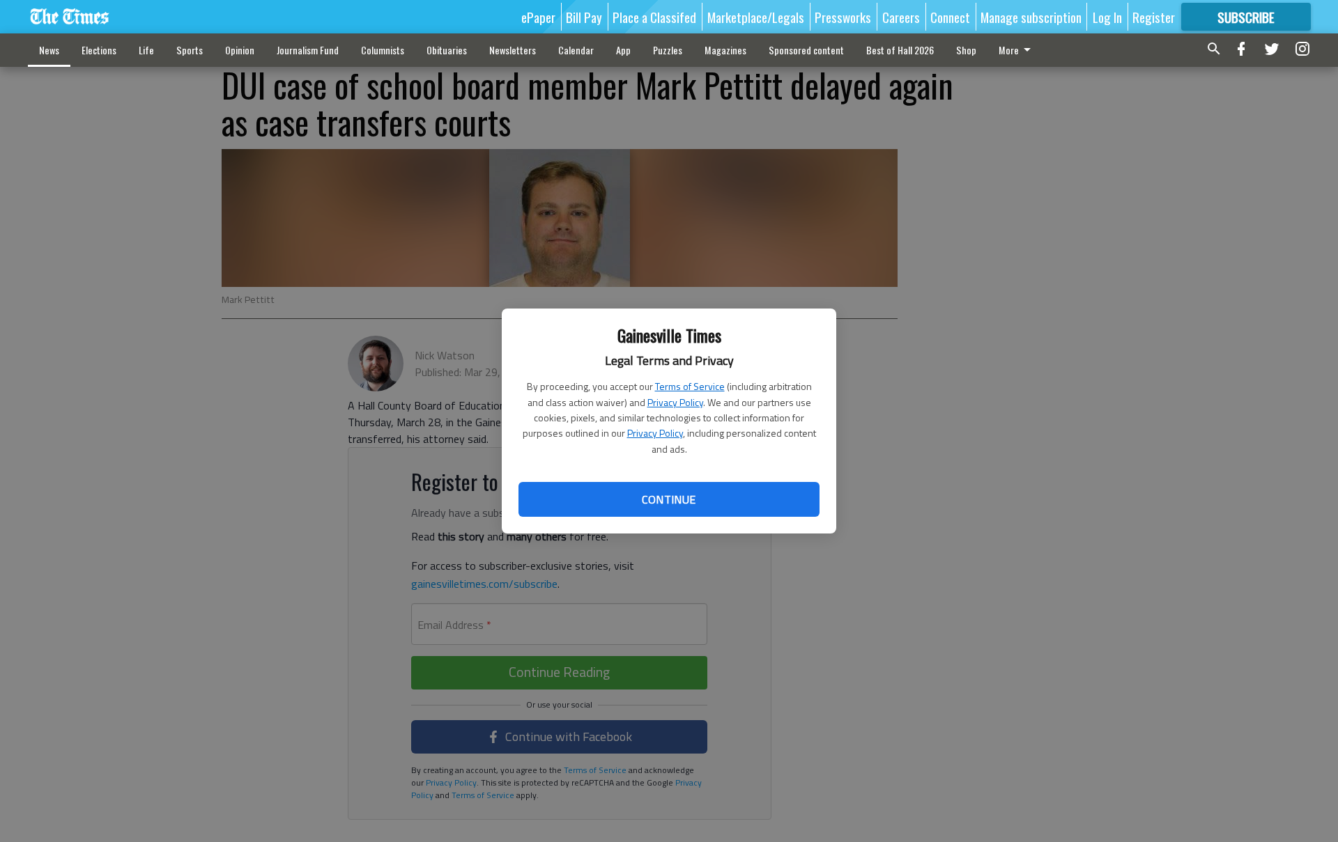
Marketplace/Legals (755, 17)
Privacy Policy (675, 402)
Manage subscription (1031, 17)
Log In (1107, 17)
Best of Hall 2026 (900, 49)
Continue (668, 499)
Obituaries (446, 49)
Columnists (382, 49)
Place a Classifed (654, 17)
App (623, 49)
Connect (950, 17)
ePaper (538, 17)
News (49, 49)
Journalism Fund (308, 49)
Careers (901, 17)
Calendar (576, 49)
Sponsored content (806, 49)
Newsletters (512, 49)
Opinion (239, 49)
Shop (966, 49)
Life (146, 49)
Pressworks (843, 17)
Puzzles (667, 49)
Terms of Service (690, 386)
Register (1153, 17)
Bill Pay (584, 17)
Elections (99, 49)
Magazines (725, 49)
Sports (189, 49)
